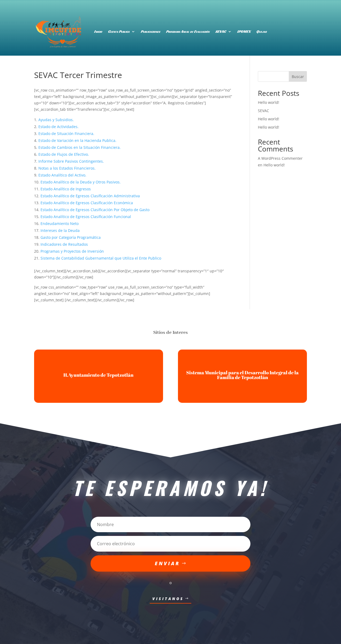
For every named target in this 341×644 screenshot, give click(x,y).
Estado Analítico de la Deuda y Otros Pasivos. (80, 181)
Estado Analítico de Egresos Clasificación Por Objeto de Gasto (94, 209)
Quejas (261, 31)
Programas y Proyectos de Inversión (72, 251)
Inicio (98, 31)
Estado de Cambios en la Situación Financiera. (79, 147)
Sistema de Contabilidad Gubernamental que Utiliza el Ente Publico (100, 258)
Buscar (298, 76)
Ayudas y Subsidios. (56, 119)
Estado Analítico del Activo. (62, 175)
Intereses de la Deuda (60, 230)
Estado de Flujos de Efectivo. (63, 154)
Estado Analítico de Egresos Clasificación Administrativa (90, 195)
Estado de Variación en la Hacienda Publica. (77, 140)
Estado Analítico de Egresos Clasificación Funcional (85, 216)
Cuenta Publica (118, 31)
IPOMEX (243, 31)
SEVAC (220, 31)
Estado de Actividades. (58, 126)
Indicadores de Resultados (64, 244)
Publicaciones (150, 31)
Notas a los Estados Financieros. (67, 168)
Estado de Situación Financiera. (66, 133)
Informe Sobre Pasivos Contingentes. (71, 161)
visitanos (168, 598)
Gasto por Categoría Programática (70, 237)
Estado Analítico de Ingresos (65, 188)
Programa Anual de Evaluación (187, 31)
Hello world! (268, 102)
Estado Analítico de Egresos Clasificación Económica (86, 202)
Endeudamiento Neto (59, 223)
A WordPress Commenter (280, 158)
